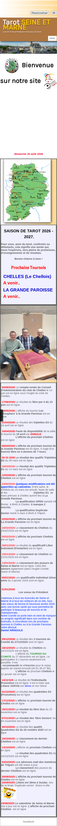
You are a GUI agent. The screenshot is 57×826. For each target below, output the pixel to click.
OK (54, 12)
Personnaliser (40, 12)
